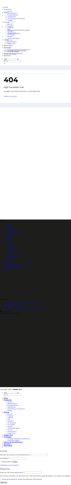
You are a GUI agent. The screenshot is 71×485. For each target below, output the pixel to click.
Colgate (10, 241)
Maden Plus (8, 260)
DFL (8, 29)
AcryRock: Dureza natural (13, 304)
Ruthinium (11, 43)
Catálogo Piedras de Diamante (18, 50)
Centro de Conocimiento (13, 53)
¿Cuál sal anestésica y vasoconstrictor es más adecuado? (24, 308)
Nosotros (7, 56)
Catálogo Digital (13, 51)
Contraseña (4, 458)
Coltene (10, 28)
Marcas (6, 22)
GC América (11, 33)
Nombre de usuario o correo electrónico (15, 455)
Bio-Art (10, 239)
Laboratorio (11, 17)
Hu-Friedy (11, 35)
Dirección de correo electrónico (12, 472)
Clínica (9, 11)
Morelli (9, 36)
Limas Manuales (13, 38)
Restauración (12, 13)
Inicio (6, 224)
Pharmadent (12, 42)
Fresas (9, 236)
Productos (7, 225)
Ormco (9, 40)
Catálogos (7, 262)
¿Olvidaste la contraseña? (9, 465)
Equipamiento (12, 15)
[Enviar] (4, 63)
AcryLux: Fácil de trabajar (13, 306)
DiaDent (10, 31)
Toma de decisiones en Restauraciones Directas (21, 303)
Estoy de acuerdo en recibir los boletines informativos (22, 479)
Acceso (15, 462)
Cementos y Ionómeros (16, 18)
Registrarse (4, 482)
